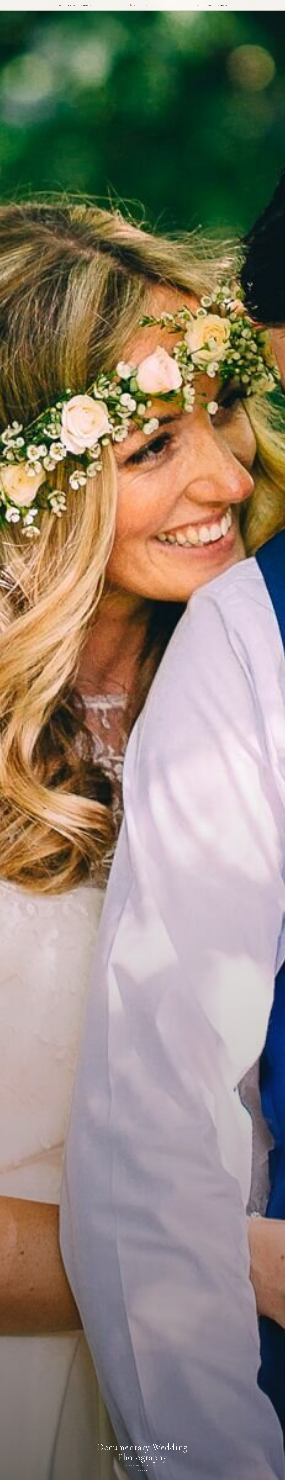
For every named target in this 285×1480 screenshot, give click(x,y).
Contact (222, 5)
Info (199, 5)
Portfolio (85, 5)
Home (61, 5)
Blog (210, 5)
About (71, 5)
